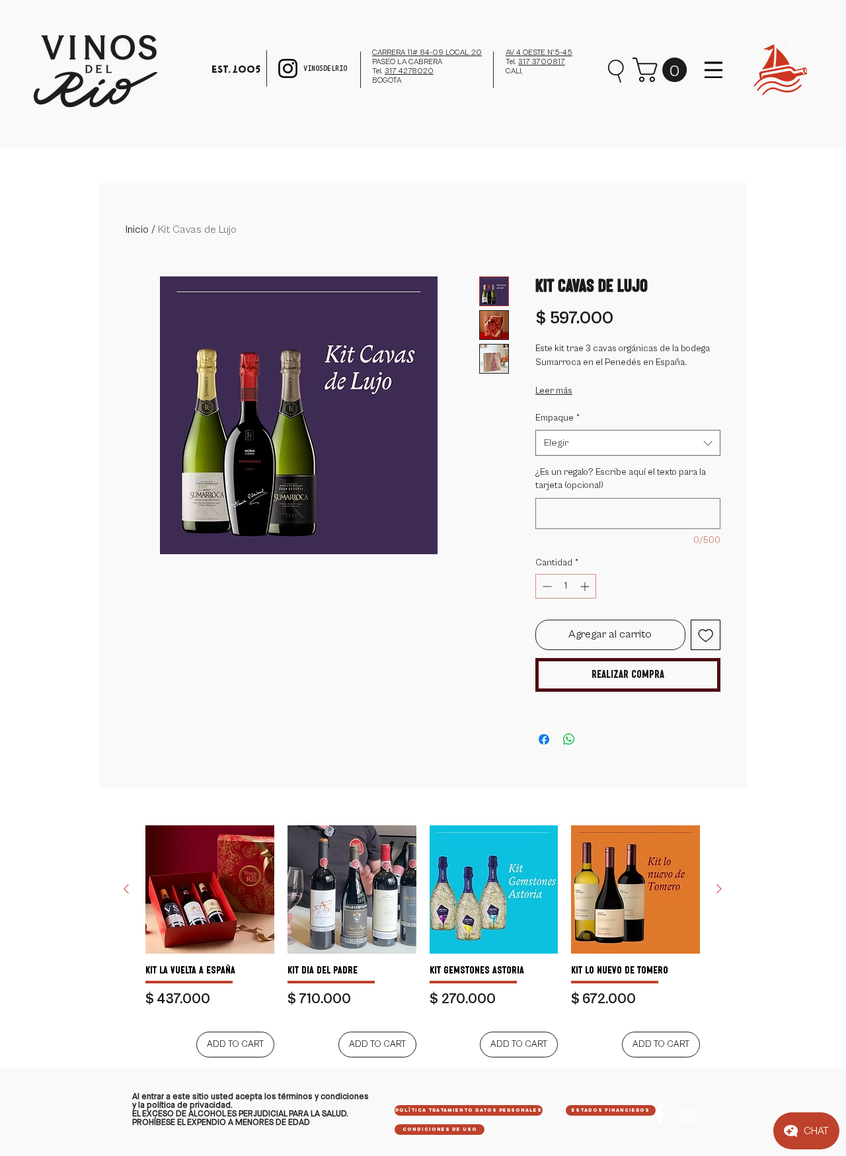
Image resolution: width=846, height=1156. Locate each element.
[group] (422, 941)
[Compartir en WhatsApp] (569, 739)
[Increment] (586, 586)
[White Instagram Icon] (687, 1114)
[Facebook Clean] (660, 1114)
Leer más (553, 391)
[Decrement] (545, 586)
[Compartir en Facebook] (544, 739)
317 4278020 (409, 71)
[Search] (617, 70)
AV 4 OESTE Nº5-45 (539, 52)
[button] (663, 70)
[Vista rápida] (209, 889)
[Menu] (713, 70)
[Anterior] (126, 889)
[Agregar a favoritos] (706, 635)
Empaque (557, 418)
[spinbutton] (566, 586)
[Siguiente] (719, 889)
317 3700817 (541, 62)
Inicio (137, 229)
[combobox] (627, 443)
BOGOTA (386, 80)
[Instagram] (288, 68)
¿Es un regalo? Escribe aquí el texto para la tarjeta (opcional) (620, 479)
